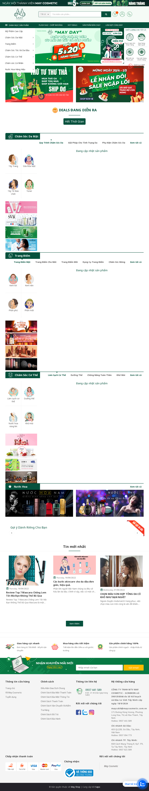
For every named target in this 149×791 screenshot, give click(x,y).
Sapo (97, 786)
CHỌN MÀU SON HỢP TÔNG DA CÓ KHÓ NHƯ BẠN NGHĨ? (73, 595)
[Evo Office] (112, 45)
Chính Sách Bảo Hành (51, 719)
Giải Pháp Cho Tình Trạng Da (82, 142)
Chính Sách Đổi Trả (49, 714)
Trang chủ (10, 688)
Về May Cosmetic (13, 692)
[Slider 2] (68, 45)
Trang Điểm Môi (69, 262)
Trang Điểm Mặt (22, 262)
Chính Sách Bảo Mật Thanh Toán (56, 692)
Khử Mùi (121, 375)
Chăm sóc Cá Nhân (14, 63)
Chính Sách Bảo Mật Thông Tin (55, 697)
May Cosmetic (111, 766)
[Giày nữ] (110, 84)
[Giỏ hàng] (115, 14)
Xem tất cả (135, 142)
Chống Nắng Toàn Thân (99, 375)
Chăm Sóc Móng (117, 262)
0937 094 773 (125, 735)
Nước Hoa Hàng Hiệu (15, 69)
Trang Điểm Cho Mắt (45, 262)
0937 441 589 (93, 689)
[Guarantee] (78, 772)
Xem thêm (74, 623)
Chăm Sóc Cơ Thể (13, 56)
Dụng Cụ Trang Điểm (93, 262)
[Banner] (21, 226)
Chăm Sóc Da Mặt (14, 37)
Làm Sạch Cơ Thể (57, 375)
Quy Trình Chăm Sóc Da (51, 142)
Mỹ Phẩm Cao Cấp (14, 31)
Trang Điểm (10, 43)
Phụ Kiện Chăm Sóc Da (113, 142)
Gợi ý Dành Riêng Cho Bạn (28, 527)
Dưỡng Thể (76, 375)
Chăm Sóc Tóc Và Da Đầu (17, 50)
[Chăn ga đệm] (110, 503)
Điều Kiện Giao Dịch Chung (53, 688)
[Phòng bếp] (39, 503)
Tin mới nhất (74, 546)
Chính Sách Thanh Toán (52, 701)
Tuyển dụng (10, 697)
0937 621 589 (125, 750)
